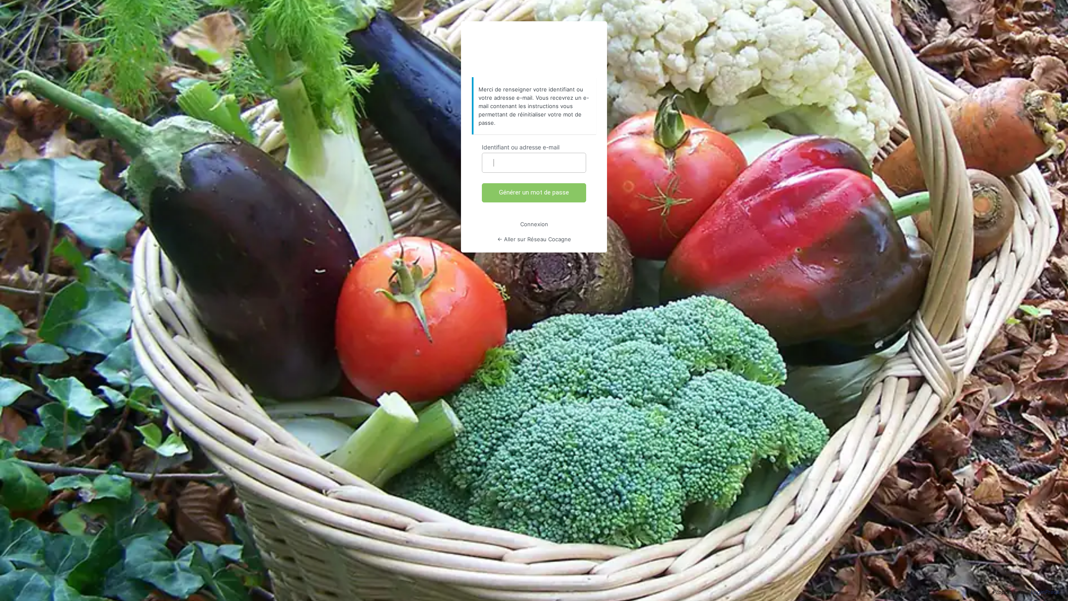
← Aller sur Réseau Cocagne (534, 239)
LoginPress (1045, 591)
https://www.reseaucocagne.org (534, 49)
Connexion (534, 224)
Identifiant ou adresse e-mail (520, 147)
